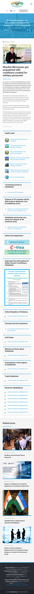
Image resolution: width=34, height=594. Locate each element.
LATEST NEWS (18, 28)
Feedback (25, 584)
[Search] (7, 11)
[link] (17, 247)
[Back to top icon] (31, 591)
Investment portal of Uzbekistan (15, 192)
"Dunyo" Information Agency (17, 177)
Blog (10, 28)
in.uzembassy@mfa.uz (19, 583)
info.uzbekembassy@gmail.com (14, 584)
